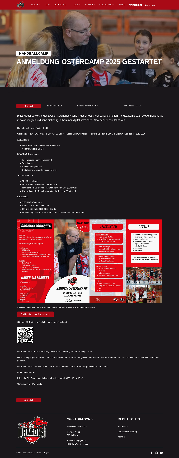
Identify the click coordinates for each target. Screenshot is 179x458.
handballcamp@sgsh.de (48, 378)
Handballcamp (33, 53)
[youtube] (161, 453)
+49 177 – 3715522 (79, 444)
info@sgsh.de (80, 441)
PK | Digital (45, 453)
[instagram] (156, 453)
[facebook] (151, 453)
